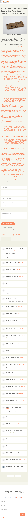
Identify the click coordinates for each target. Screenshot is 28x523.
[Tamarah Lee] (3, 277)
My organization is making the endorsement (11, 209)
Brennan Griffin (10, 262)
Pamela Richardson (11, 386)
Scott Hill (9, 269)
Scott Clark (10, 298)
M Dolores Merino (11, 372)
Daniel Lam (9, 438)
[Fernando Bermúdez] (3, 290)
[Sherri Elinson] (3, 283)
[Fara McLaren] (3, 431)
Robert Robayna (11, 357)
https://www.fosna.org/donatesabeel (14, 179)
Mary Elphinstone (11, 328)
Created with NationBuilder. (14, 521)
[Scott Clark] (3, 299)
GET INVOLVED (4, 505)
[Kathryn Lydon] (3, 351)
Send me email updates (7, 227)
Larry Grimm (10, 306)
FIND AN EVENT (4, 509)
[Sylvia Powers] (3, 314)
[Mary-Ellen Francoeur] (3, 336)
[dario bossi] (3, 446)
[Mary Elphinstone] (3, 329)
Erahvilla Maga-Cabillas (12, 407)
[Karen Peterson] (3, 453)
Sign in (2, 517)
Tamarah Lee (10, 276)
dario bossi (9, 445)
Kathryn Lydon (10, 350)
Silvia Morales (10, 343)
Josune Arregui (10, 400)
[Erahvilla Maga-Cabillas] (3, 408)
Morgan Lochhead (11, 459)
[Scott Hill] (3, 270)
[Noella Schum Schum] (3, 321)
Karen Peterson (10, 452)
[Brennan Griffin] (3, 263)
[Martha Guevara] (3, 417)
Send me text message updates (9, 229)
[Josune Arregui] (3, 401)
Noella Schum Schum (12, 320)
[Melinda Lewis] (3, 394)
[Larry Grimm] (3, 307)
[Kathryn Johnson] (3, 380)
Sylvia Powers (10, 313)
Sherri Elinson (10, 283)
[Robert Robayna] (3, 358)
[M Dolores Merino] (3, 373)
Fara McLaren (10, 430)
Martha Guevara (11, 416)
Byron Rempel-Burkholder (13, 466)
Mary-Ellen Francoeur (12, 335)
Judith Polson (10, 423)
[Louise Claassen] (3, 365)
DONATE (3, 501)
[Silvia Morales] (3, 344)
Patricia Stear (10, 248)
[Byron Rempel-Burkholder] (3, 467)
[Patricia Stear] (3, 249)
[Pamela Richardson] (3, 387)
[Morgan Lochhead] (3, 460)
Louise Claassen (11, 364)
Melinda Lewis (10, 393)
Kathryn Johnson (11, 379)
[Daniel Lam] (3, 439)
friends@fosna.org (17, 495)
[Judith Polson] (3, 424)
